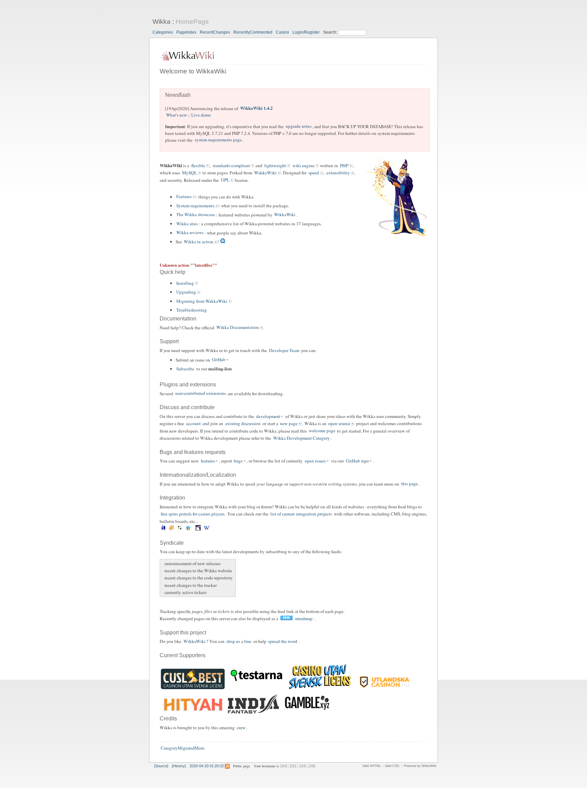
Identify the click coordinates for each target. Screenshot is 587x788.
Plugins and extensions (188, 384)
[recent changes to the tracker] (163, 585)
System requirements (195, 206)
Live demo (201, 115)
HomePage (192, 21)
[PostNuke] (193, 528)
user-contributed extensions (200, 393)
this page (409, 484)
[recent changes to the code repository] (163, 577)
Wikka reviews (189, 233)
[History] (179, 766)
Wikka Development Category (301, 438)
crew (241, 727)
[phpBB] (188, 528)
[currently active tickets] (163, 592)
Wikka (162, 21)
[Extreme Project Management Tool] (163, 528)
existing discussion (243, 423)
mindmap (304, 618)
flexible (198, 165)
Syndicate (172, 543)
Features (184, 197)
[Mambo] (171, 528)
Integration (172, 498)
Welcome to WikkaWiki (193, 71)
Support (169, 341)
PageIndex (186, 32)
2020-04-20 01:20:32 (207, 766)
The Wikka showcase (195, 215)
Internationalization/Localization (198, 475)
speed (313, 173)
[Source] (161, 766)
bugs (238, 461)
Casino (282, 32)
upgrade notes (299, 126)
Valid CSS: (392, 766)
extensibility (338, 173)
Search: (330, 32)
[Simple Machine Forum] (198, 528)
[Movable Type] (180, 528)
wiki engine (303, 165)
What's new (176, 115)
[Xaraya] (211, 528)
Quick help (172, 272)
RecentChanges (215, 32)
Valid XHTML (371, 766)
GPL (225, 180)
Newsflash (178, 95)
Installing (185, 283)
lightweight (275, 165)
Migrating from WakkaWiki (201, 301)
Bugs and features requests (193, 452)
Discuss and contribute (187, 407)
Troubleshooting (191, 310)
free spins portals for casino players (193, 514)
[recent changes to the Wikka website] (163, 570)
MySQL (189, 173)
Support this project (183, 632)
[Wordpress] (206, 528)
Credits (168, 718)
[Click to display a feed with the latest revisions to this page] (227, 766)
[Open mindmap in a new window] (286, 618)
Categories (163, 32)
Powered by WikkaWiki (420, 766)
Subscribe (185, 369)
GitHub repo (357, 461)
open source (339, 423)
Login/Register (306, 32)
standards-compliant (231, 165)
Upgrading (186, 292)
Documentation (178, 318)
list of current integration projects (301, 514)
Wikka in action (198, 242)
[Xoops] (212, 528)
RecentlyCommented (252, 32)
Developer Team (284, 350)
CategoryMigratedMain (182, 748)
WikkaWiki (285, 215)
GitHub (219, 360)
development (268, 416)
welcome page (322, 431)
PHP (344, 165)
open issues (315, 461)
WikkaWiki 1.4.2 (256, 108)
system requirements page (218, 140)
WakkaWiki (265, 173)
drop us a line (239, 641)
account (193, 423)
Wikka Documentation (237, 328)
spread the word (282, 641)
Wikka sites (187, 224)
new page (289, 423)
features (208, 461)
